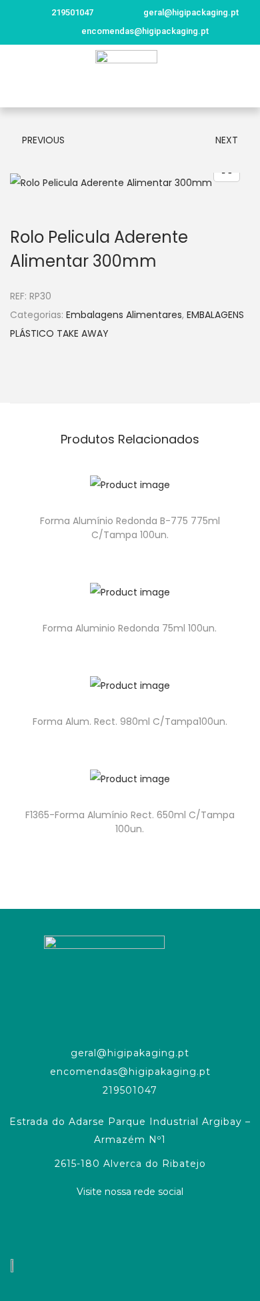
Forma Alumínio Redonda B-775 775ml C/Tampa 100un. (130, 527)
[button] (16, 76)
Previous (43, 140)
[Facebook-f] (130, 1226)
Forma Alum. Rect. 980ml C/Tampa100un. (130, 721)
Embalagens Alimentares (124, 314)
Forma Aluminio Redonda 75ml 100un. (130, 628)
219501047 (130, 1090)
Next (226, 140)
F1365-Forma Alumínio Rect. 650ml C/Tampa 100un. (130, 822)
